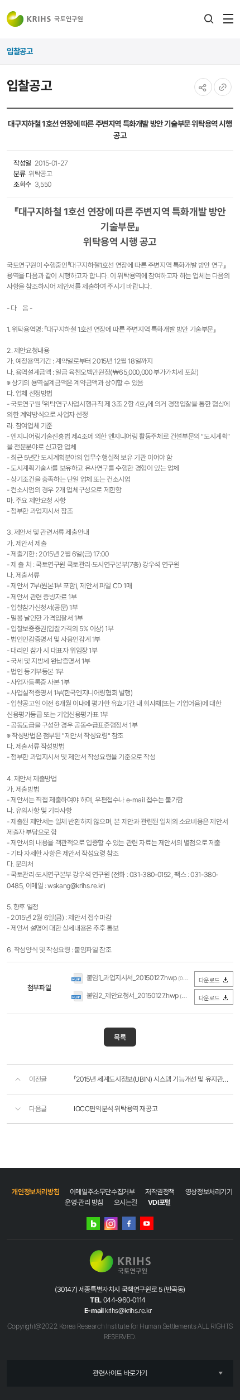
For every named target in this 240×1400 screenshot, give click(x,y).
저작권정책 (160, 1192)
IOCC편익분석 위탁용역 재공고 (115, 1109)
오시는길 (125, 1202)
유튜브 (146, 1223)
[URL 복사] (223, 87)
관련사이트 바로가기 (120, 1373)
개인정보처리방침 (35, 1192)
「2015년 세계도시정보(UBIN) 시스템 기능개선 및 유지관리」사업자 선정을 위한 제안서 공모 (153, 1079)
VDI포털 (159, 1202)
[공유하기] (203, 87)
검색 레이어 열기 (208, 19)
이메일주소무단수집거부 (102, 1192)
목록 (120, 1037)
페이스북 (129, 1223)
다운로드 (209, 980)
